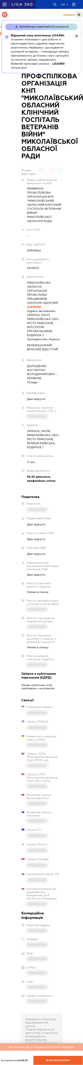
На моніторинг (59, 1060)
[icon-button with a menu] (79, 14)
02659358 (34, 306)
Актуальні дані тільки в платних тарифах (41, 1047)
